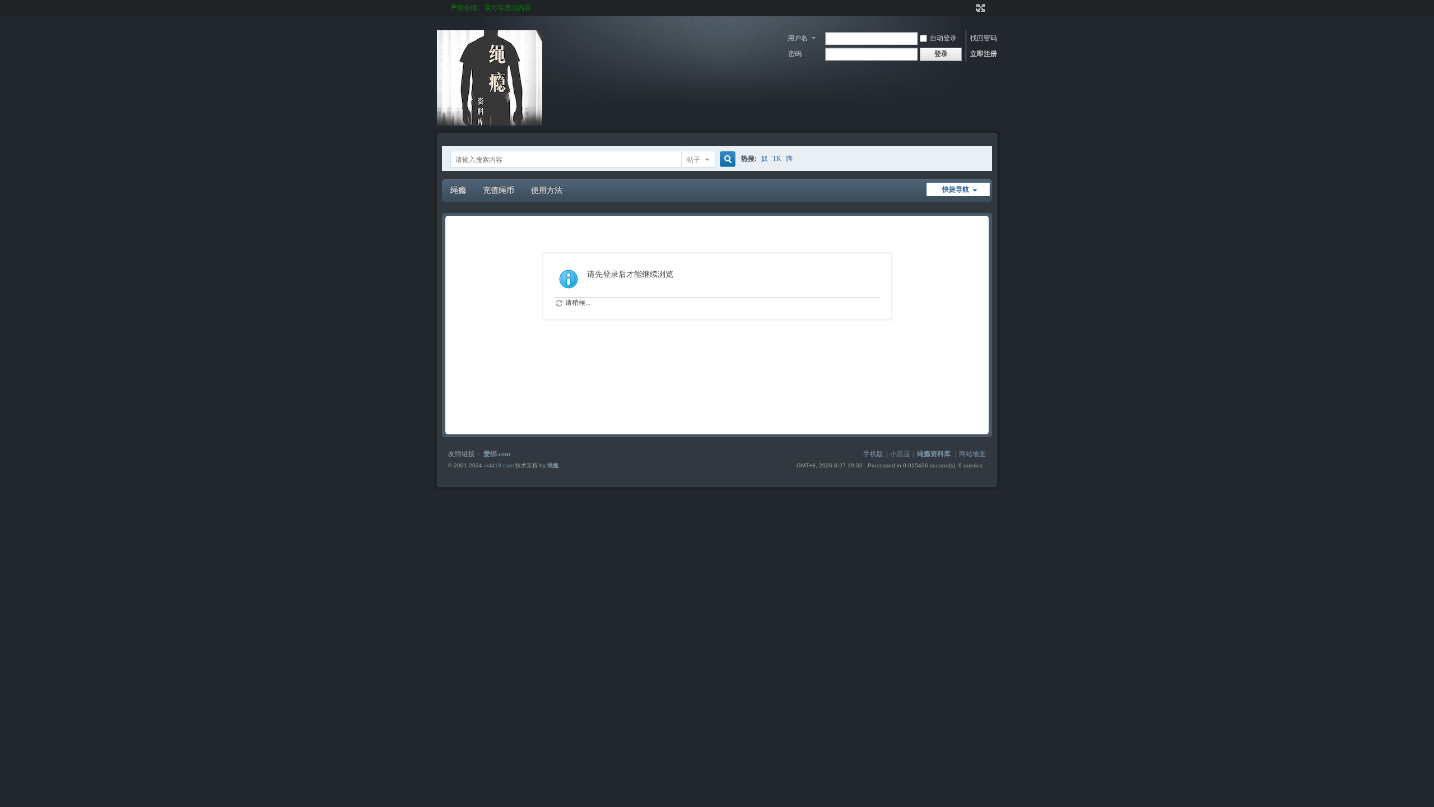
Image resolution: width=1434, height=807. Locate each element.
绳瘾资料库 (934, 454)
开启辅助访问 (970, 8)
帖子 (693, 160)
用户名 (798, 38)
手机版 (873, 454)
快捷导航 (955, 189)
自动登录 (943, 38)
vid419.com (499, 465)
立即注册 (983, 54)
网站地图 (972, 454)
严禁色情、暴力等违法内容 (490, 8)
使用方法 (546, 190)
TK (776, 159)
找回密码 (983, 38)
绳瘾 (458, 190)
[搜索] (726, 159)
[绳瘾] (489, 123)
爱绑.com (496, 454)
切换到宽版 (979, 8)
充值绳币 (498, 190)
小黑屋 (900, 454)
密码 (795, 54)
